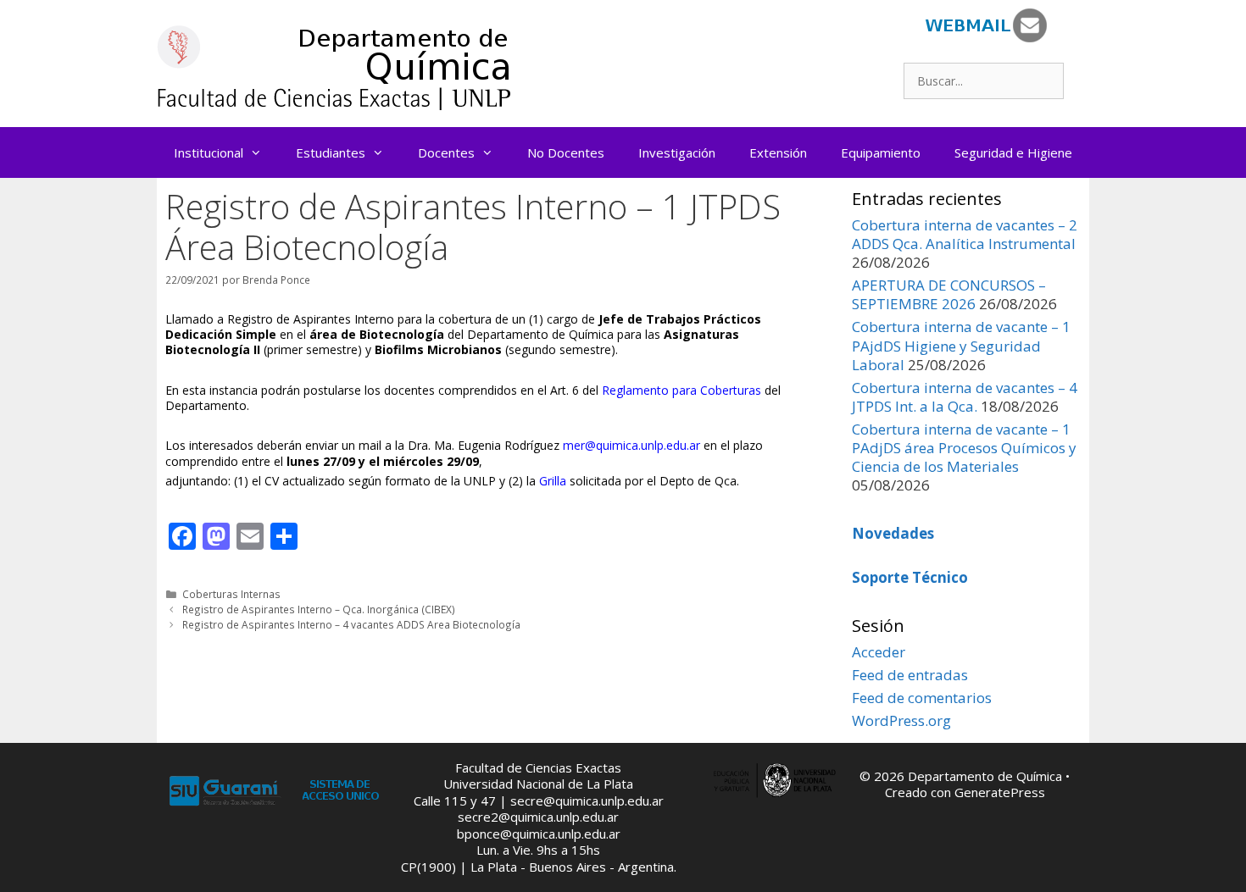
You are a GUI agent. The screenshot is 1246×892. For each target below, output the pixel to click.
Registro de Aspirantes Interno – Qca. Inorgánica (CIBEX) (318, 609)
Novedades (893, 533)
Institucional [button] (208, 152)
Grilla (552, 481)
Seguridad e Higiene (1013, 152)
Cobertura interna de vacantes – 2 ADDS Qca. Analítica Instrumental (964, 234)
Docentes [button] (446, 152)
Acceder (878, 652)
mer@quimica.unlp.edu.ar (631, 445)
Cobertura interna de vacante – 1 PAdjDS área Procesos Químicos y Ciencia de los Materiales (964, 447)
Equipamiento (881, 152)
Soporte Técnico (910, 577)
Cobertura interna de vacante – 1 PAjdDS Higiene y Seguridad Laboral (961, 345)
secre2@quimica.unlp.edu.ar (538, 816)
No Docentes (565, 152)
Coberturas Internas (231, 594)
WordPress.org (901, 720)
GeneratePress (999, 792)
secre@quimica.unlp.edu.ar (587, 800)
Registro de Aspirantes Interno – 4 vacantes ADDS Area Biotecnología (351, 624)
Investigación (676, 152)
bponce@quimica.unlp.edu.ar (538, 833)
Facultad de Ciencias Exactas (538, 767)
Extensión (778, 152)
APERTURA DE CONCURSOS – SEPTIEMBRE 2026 (949, 294)
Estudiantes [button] (330, 152)
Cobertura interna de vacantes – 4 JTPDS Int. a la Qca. (964, 397)
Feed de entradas (910, 674)
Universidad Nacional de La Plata (538, 783)
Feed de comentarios (922, 697)
